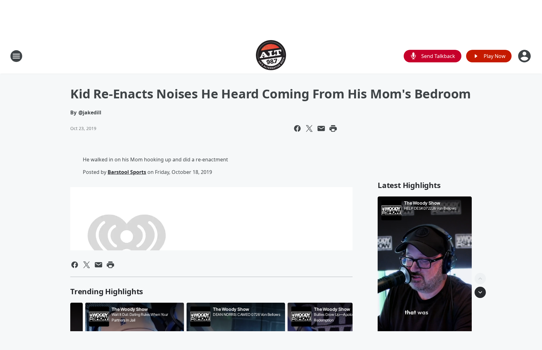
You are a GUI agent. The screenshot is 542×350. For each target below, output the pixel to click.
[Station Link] (271, 55)
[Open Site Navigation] (16, 56)
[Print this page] (333, 128)
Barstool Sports (127, 172)
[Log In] (525, 56)
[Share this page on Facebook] (297, 128)
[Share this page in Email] (321, 128)
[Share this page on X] (309, 128)
